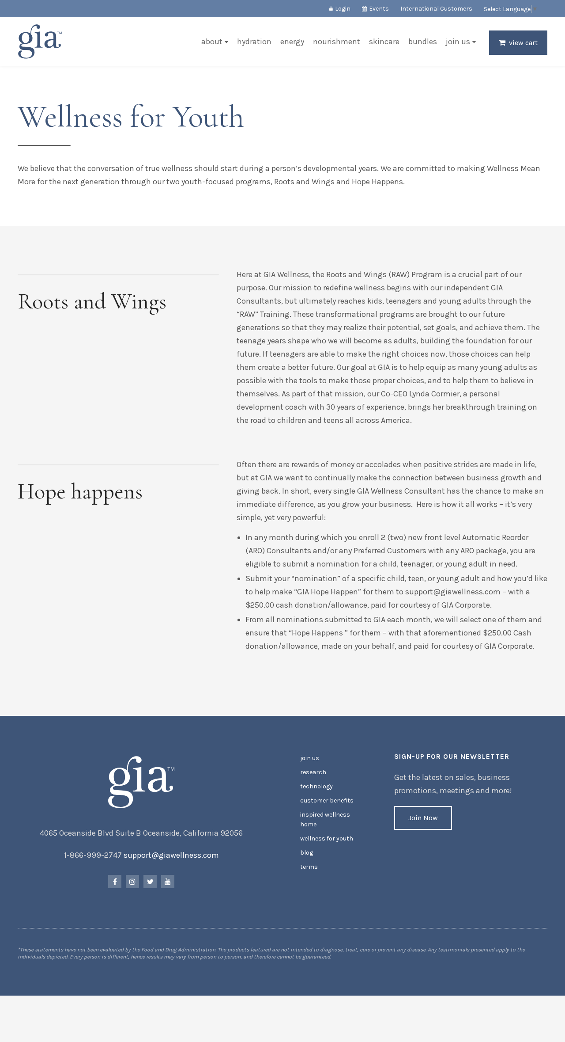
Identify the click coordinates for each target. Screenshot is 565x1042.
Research (313, 772)
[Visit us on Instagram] (132, 881)
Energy (292, 41)
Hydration (254, 41)
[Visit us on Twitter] (150, 881)
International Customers (436, 8)
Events (379, 8)
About (211, 41)
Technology (316, 786)
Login (342, 8)
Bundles (422, 41)
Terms (309, 867)
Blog (306, 852)
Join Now (423, 818)
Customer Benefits (327, 800)
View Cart (523, 42)
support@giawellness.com (171, 855)
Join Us (458, 41)
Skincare (384, 41)
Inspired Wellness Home (325, 819)
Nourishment (336, 41)
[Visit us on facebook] (114, 881)
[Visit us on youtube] (167, 881)
